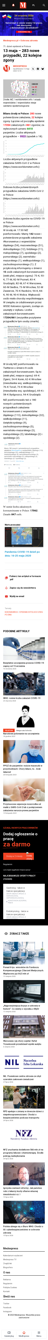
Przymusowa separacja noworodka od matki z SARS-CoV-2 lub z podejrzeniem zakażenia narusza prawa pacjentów (22, 807)
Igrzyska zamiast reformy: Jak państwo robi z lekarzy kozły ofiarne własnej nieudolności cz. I (22, 1191)
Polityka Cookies (10, 1287)
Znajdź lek (7, 1263)
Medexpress (20, 66)
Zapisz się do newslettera (23, 588)
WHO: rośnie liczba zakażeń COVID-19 (21, 698)
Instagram (7, 1311)
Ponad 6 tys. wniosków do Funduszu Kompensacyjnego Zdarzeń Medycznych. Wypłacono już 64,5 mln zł (23, 970)
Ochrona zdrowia (29, 40)
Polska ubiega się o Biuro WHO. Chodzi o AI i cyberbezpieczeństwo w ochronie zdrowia (23, 1229)
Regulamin (7, 864)
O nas (6, 1272)
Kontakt (6, 1291)
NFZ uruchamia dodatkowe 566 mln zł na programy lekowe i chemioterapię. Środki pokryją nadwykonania (23, 1152)
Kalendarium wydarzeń (13, 1256)
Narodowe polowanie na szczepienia (21, 733)
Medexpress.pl (10, 40)
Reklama (7, 1280)
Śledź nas (9, 1296)
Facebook (7, 1307)
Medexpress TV (9, 1259)
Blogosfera (8, 1267)
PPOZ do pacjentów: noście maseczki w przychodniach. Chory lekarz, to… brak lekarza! (22, 768)
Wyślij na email (17, 596)
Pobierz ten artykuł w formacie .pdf (25, 578)
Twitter (6, 1304)
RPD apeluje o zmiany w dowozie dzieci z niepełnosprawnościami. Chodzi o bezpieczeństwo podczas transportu (23, 1114)
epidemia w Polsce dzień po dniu (24, 613)
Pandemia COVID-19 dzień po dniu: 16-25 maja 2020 (22, 553)
